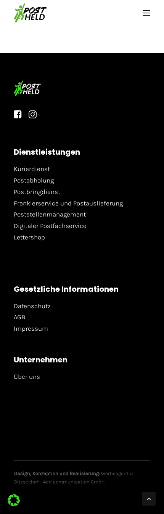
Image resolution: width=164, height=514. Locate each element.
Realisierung (84, 473)
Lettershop (29, 237)
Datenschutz (32, 306)
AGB (19, 317)
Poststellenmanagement (50, 214)
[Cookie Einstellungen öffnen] (14, 504)
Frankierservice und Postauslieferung (68, 203)
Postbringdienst (37, 192)
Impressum (31, 328)
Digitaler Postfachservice (50, 226)
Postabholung (34, 180)
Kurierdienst (32, 169)
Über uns (27, 376)
